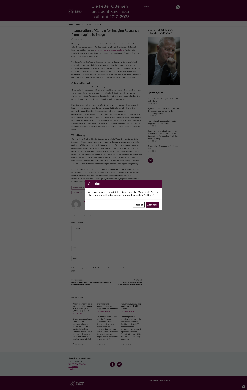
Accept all (152, 204)
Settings (138, 204)
